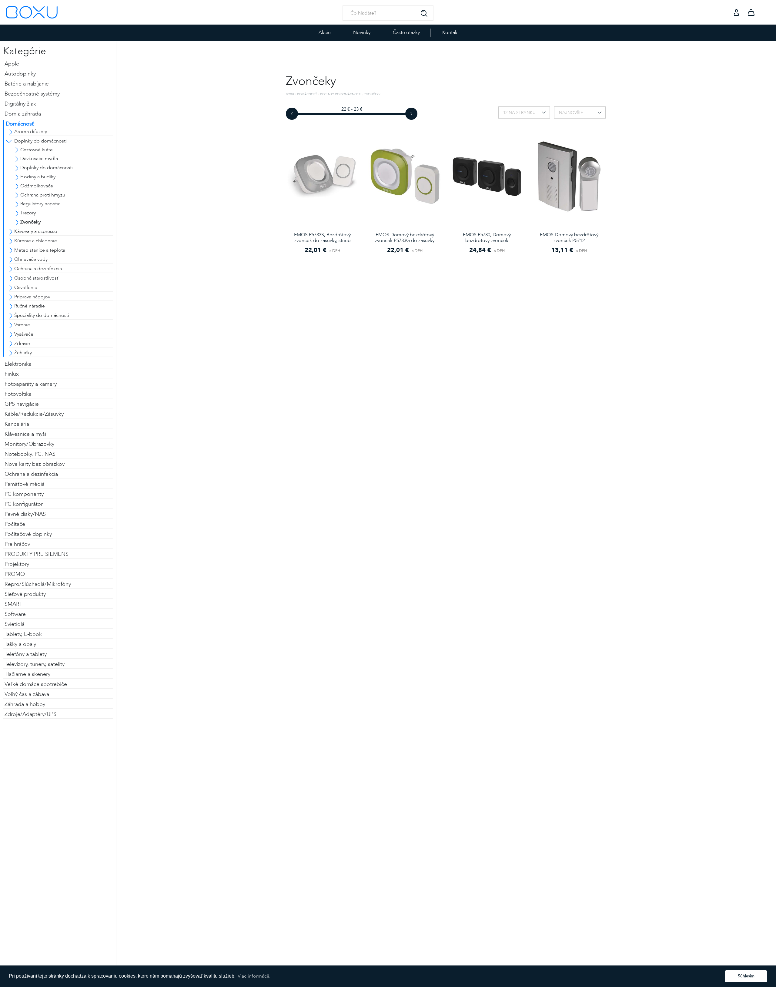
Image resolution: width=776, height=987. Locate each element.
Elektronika (18, 364)
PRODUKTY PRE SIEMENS (37, 554)
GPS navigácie (22, 404)
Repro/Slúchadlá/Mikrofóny (38, 584)
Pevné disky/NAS (25, 514)
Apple (12, 64)
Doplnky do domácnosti (340, 94)
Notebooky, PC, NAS (30, 454)
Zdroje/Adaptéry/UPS (30, 714)
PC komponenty (24, 494)
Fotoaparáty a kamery (31, 384)
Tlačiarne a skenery (27, 674)
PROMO (15, 574)
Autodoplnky (20, 74)
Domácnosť (20, 124)
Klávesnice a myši (25, 434)
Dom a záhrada (23, 114)
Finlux (12, 374)
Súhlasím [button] (746, 976)
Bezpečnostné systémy (32, 94)
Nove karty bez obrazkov (35, 464)
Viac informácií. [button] (254, 976)
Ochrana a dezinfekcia (31, 474)
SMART (13, 604)
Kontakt (450, 32)
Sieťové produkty (25, 594)
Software (15, 614)
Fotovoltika (18, 394)
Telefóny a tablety (26, 654)
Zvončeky (372, 94)
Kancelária (17, 424)
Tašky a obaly (20, 644)
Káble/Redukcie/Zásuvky (34, 414)
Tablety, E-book (23, 634)
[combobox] (524, 112)
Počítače (15, 524)
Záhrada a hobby (25, 704)
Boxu (290, 94)
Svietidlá (15, 624)
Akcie (325, 32)
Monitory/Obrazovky (29, 444)
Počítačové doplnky (28, 534)
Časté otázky (406, 32)
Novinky (361, 32)
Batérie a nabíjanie (27, 84)
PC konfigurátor (24, 504)
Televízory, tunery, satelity (35, 664)
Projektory (17, 564)
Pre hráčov (17, 544)
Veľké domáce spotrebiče (36, 684)
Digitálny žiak (20, 104)
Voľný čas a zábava (27, 694)
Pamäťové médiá (25, 484)
